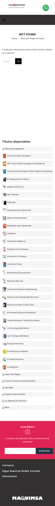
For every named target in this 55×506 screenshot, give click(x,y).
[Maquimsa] (16, 7)
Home (14, 38)
